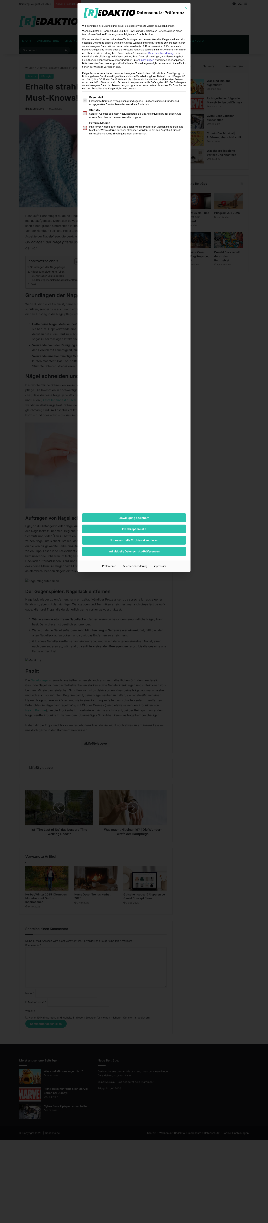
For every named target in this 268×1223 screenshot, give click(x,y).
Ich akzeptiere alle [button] (134, 529)
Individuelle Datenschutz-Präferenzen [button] (134, 551)
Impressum (160, 566)
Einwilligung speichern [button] (134, 517)
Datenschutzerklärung (160, 53)
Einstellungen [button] (146, 59)
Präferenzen (109, 566)
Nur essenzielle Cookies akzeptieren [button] (134, 540)
